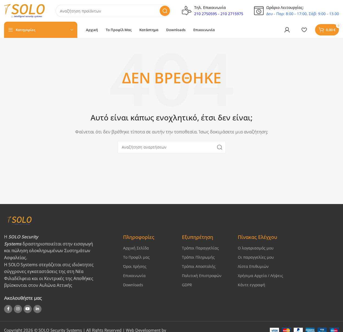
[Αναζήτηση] (165, 11)
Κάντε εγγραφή (251, 284)
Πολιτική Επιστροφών (202, 275)
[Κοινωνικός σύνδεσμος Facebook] (8, 309)
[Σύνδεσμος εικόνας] (59, 220)
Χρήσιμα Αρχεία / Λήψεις (260, 275)
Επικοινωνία (134, 275)
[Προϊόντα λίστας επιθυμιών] (304, 29)
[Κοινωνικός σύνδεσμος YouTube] (28, 309)
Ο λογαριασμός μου (256, 248)
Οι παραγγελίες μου (256, 257)
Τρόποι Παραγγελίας (200, 248)
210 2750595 (205, 13)
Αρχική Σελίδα (136, 248)
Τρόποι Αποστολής (199, 266)
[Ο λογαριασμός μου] (287, 29)
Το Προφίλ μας (136, 257)
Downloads (133, 284)
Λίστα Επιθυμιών (253, 266)
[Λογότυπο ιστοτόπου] (24, 10)
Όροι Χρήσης (134, 266)
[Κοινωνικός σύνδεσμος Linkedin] (37, 309)
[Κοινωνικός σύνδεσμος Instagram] (18, 309)
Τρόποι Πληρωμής (198, 257)
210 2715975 (231, 13)
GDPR (187, 284)
